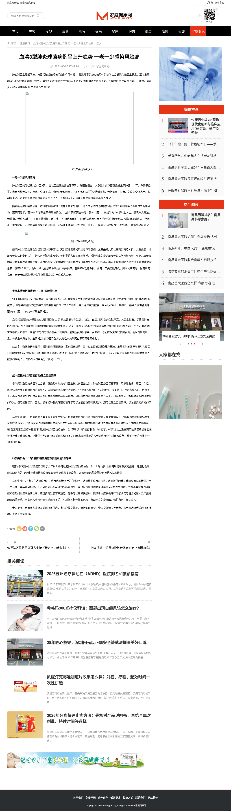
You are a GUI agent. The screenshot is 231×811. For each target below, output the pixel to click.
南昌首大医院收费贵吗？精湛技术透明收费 (199, 259)
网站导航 (219, 2)
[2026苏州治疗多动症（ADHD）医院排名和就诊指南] (25, 583)
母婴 (181, 31)
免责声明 (91, 797)
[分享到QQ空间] (19, 528)
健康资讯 (198, 31)
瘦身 (65, 31)
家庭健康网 (115, 15)
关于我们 (78, 797)
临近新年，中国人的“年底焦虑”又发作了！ (198, 248)
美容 (32, 31)
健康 (148, 31)
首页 (15, 31)
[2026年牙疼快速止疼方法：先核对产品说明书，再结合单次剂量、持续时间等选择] (25, 725)
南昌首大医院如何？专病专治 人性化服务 (197, 236)
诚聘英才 (115, 797)
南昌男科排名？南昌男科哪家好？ (206, 216)
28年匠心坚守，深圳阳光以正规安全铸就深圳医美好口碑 (97, 642)
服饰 (131, 31)
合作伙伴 (103, 797)
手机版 (210, 2)
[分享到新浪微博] (24, 528)
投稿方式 (128, 797)
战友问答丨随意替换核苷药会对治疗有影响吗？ (121, 548)
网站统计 (153, 797)
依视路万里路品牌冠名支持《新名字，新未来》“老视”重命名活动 (48, 548)
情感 (165, 31)
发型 (48, 31)
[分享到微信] (36, 528)
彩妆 (82, 31)
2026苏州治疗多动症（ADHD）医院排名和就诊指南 (93, 573)
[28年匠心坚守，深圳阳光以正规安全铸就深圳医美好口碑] (25, 652)
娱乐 (98, 31)
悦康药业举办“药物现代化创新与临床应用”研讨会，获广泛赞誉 (206, 126)
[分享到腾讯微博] (30, 528)
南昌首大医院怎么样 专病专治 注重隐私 (196, 283)
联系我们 (140, 797)
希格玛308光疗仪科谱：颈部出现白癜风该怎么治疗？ (94, 608)
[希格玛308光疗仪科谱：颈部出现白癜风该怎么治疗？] (25, 617)
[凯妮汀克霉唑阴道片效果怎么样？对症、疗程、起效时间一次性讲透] (25, 686)
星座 (115, 31)
